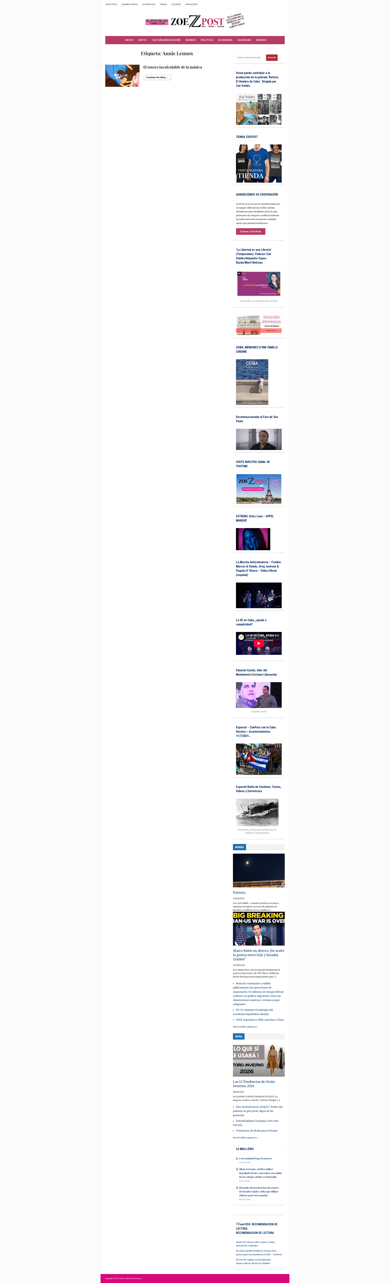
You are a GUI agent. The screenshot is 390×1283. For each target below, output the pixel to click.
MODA (238, 1036)
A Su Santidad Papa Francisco (255, 1158)
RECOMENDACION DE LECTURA (255, 1233)
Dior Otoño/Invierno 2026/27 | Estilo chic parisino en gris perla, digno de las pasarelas (258, 1111)
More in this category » (245, 1026)
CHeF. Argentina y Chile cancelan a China (260, 1019)
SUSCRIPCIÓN (148, 4)
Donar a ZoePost (250, 231)
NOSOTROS (111, 4)
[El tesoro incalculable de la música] (122, 77)
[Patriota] (259, 872)
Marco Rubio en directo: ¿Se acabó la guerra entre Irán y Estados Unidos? (258, 955)
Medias (261, 40)
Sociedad (244, 40)
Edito (142, 40)
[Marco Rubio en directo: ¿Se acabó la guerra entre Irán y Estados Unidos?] (259, 930)
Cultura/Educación (166, 40)
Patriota (239, 892)
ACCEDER (176, 4)
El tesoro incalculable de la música (172, 67)
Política (207, 40)
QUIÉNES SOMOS (130, 4)
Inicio (129, 40)
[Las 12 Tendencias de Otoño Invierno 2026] (259, 1061)
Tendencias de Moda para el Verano (257, 1130)
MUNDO (239, 847)
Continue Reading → (157, 77)
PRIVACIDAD (192, 4)
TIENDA (163, 4)
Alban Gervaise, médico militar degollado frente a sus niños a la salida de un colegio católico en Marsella (260, 1173)
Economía (225, 40)
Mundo (191, 40)
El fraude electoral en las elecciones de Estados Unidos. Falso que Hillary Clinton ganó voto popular (259, 1191)
